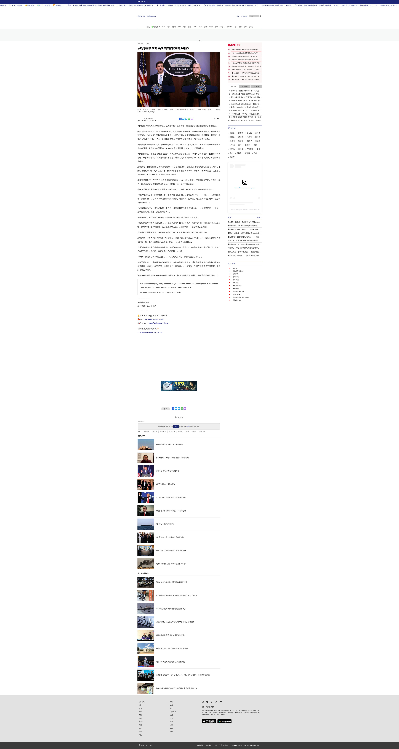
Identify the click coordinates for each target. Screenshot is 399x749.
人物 (140, 735)
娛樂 (251, 27)
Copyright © (235, 745)
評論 (205, 27)
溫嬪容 (238, 153)
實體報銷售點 (151, 16)
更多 (255, 153)
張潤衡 (247, 145)
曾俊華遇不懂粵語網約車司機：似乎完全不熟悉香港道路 (246, 91)
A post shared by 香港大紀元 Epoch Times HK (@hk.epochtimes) (251, 209)
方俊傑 (257, 133)
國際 (184, 27)
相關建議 (200, 745)
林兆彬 (232, 145)
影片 (140, 705)
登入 (176, 426)
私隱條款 (226, 745)
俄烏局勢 (236, 283)
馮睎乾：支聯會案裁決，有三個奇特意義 (246, 100)
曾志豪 (232, 133)
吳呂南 (249, 137)
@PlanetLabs (179, 284)
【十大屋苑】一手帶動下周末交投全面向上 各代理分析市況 (246, 73)
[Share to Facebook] (180, 119)
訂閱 (187, 426)
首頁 (148, 27)
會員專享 (156, 27)
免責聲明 (217, 745)
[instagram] (202, 701)
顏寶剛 (240, 141)
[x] (216, 701)
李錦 (255, 145)
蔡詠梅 (257, 141)
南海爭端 (236, 277)
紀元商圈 (244, 16)
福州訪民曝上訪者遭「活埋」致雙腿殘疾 (245, 49)
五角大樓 (172, 431)
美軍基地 (163, 431)
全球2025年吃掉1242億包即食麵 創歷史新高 (246, 107)
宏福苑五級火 (237, 300)
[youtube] (220, 701)
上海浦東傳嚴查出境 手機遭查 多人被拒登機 (246, 97)
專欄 (200, 27)
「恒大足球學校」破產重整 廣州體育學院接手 (246, 63)
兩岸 (179, 27)
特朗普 (194, 431)
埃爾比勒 (146, 431)
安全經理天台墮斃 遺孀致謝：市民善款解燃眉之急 (246, 104)
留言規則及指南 (141, 421)
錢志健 (232, 137)
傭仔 (239, 145)
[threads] (211, 701)
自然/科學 (228, 27)
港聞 (174, 27)
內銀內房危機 (237, 285)
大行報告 (236, 288)
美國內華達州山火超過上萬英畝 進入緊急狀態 (246, 66)
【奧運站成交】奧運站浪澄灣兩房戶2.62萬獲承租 (246, 80)
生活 (211, 27)
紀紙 (235, 27)
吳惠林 (232, 149)
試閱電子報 (141, 16)
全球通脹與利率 (238, 271)
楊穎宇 (249, 141)
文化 (221, 27)
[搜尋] (260, 16)
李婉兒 (240, 149)
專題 (140, 728)
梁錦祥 (240, 137)
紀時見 (235, 268)
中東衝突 (236, 280)
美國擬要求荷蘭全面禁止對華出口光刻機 (246, 120)
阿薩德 (155, 431)
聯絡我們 (208, 745)
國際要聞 (140, 43)
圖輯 (171, 728)
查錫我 (247, 153)
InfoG (195, 27)
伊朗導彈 (202, 431)
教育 (246, 27)
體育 (240, 27)
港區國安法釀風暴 (238, 291)
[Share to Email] (192, 119)
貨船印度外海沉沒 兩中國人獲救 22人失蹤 (245, 69)
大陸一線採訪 (237, 294)
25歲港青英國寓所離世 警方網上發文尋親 (246, 117)
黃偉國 (232, 141)
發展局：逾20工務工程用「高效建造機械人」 (246, 111)
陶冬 (231, 153)
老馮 (258, 149)
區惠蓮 (232, 157)
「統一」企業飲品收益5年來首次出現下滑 (245, 53)
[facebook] (207, 701)
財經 (189, 27)
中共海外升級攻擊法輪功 (241, 297)
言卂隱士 (250, 149)
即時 (163, 27)
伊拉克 (180, 431)
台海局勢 (236, 274)
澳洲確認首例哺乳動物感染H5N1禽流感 (244, 56)
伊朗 (187, 431)
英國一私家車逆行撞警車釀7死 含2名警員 (245, 59)
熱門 (168, 27)
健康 (216, 27)
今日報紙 (142, 702)
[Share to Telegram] (186, 119)
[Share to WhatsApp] (189, 119)
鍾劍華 (240, 133)
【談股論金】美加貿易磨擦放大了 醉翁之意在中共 (246, 76)
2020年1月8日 (175, 292)
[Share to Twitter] (183, 119)
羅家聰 (257, 137)
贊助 (237, 16)
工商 (171, 731)
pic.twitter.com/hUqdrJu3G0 (179, 287)
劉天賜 (249, 133)
